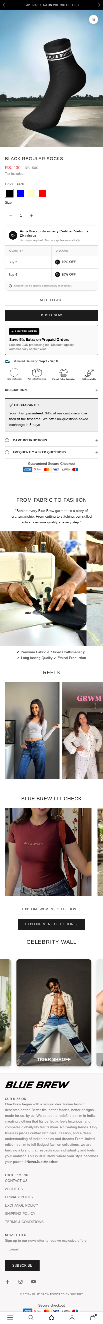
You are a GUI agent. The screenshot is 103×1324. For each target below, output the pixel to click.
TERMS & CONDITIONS (24, 1222)
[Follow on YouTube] (33, 1281)
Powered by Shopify (66, 1294)
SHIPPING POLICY (20, 1214)
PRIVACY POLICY (19, 1197)
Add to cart (51, 300)
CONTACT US (16, 1181)
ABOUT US (14, 1189)
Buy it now (51, 315)
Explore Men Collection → (51, 924)
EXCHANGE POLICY (21, 1205)
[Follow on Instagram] (20, 1281)
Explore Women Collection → (51, 909)
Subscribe (22, 1265)
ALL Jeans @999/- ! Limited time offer (51, 4)
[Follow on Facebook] (7, 1281)
